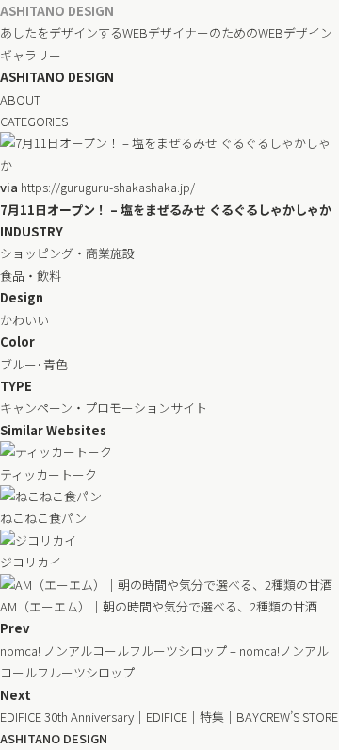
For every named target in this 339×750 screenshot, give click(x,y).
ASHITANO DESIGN (57, 11)
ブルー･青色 (34, 364)
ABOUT (20, 99)
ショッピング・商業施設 (67, 253)
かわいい (24, 320)
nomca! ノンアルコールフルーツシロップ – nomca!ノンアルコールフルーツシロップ (164, 661)
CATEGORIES (34, 121)
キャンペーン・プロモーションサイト (103, 407)
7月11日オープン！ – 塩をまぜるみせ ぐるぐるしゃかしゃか (165, 210)
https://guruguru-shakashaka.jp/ (97, 187)
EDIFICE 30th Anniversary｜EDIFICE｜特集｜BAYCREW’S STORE (169, 717)
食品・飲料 (30, 276)
